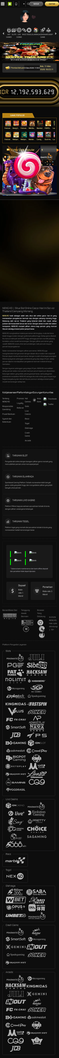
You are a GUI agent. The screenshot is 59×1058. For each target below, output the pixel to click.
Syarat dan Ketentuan (7, 420)
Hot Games (9, 35)
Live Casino (19, 35)
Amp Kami (39, 400)
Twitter (51, 404)
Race (24, 34)
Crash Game (42, 35)
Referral (20, 408)
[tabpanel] (29, 51)
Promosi (20, 398)
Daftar (52, 4)
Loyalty (20, 403)
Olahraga (35, 34)
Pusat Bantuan (8, 414)
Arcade (48, 34)
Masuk (36, 4)
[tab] (45, 156)
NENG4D (5, 316)
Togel (29, 34)
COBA (47, 158)
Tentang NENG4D (6, 400)
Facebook (52, 398)
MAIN (8, 123)
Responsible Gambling (7, 408)
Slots (14, 34)
